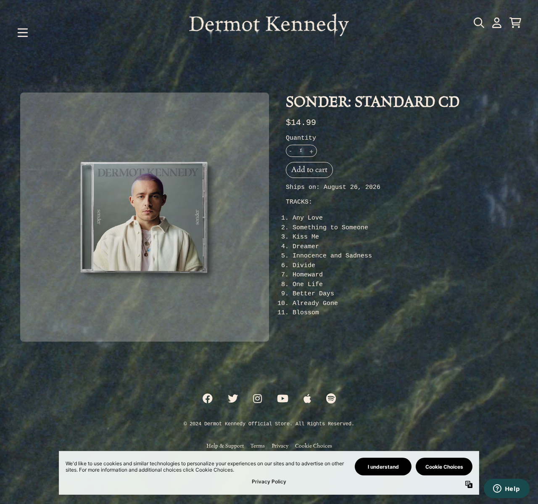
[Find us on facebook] (207, 399)
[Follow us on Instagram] (257, 399)
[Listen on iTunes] (307, 399)
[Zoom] (144, 217)
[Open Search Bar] (478, 23)
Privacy (280, 446)
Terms (258, 446)
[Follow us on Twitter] (233, 399)
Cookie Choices (313, 446)
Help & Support (225, 446)
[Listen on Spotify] (331, 399)
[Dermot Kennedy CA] (269, 32)
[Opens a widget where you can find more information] (506, 489)
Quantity (301, 138)
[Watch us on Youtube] (282, 399)
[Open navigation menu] (22, 32)
